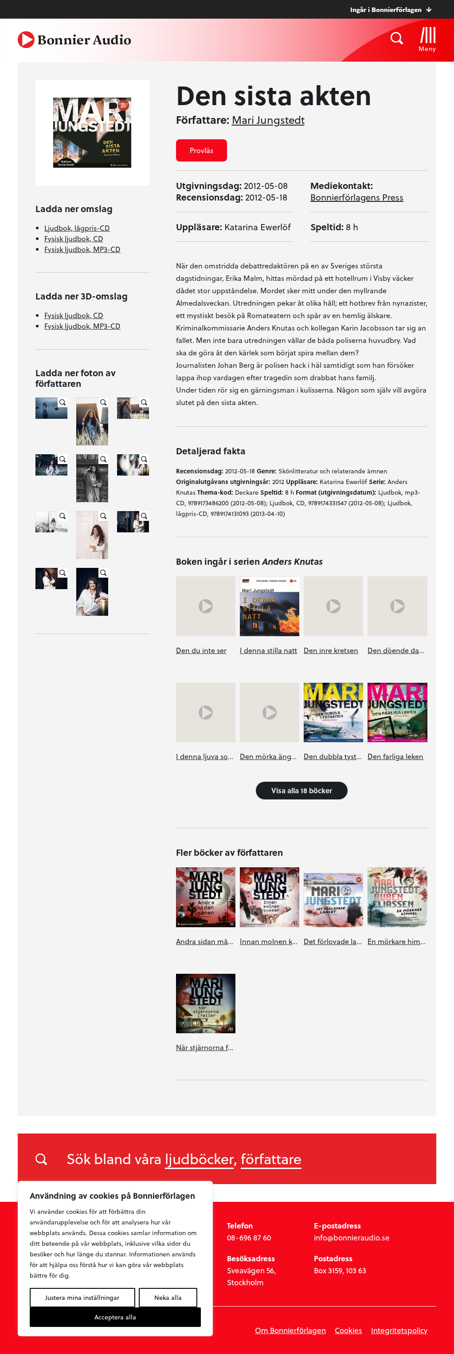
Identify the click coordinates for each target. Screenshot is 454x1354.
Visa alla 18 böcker (301, 790)
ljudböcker (199, 1158)
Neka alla (168, 1297)
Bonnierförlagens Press (356, 197)
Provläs (201, 150)
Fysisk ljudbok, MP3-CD (82, 249)
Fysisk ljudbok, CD (73, 238)
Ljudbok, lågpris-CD (77, 228)
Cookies (348, 1330)
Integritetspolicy (399, 1330)
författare (271, 1158)
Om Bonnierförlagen (290, 1330)
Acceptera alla (115, 1317)
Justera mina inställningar (82, 1297)
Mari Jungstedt (268, 120)
